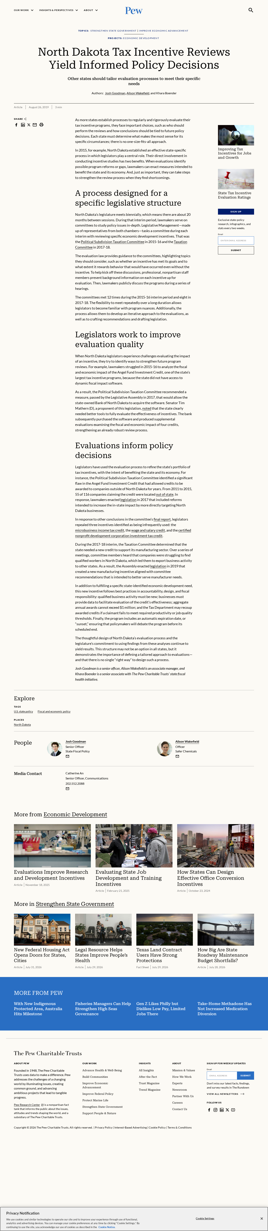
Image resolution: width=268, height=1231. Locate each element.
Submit (236, 250)
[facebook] (16, 124)
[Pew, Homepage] (134, 10)
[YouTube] (233, 1110)
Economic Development (75, 814)
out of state (164, 494)
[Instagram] (215, 1110)
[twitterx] (28, 124)
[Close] (261, 1218)
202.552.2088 (75, 783)
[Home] (48, 1053)
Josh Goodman (76, 741)
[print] (41, 124)
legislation (128, 499)
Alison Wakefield (187, 741)
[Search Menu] (251, 10)
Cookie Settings (205, 1218)
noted (146, 408)
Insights (145, 1063)
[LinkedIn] (221, 1110)
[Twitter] (227, 1110)
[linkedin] (23, 124)
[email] (34, 124)
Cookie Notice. (106, 1226)
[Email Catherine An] (67, 789)
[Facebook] (209, 1110)
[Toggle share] (251, 114)
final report (162, 519)
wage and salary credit (148, 530)
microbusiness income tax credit (99, 530)
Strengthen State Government (75, 904)
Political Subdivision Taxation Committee (112, 241)
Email (220, 234)
